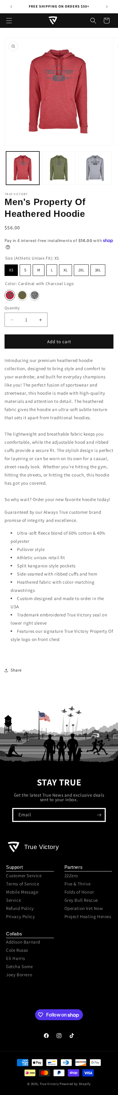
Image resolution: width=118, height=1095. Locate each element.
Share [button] (16, 670)
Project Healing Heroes (87, 916)
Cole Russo (17, 950)
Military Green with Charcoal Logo (22, 295)
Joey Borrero (19, 974)
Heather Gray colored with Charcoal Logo (34, 295)
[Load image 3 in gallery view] (95, 168)
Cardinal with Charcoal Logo (10, 295)
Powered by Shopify (75, 1084)
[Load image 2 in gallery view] (59, 168)
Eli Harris (15, 958)
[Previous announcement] (11, 6)
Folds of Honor (79, 892)
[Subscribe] (99, 815)
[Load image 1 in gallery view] (22, 168)
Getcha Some (19, 966)
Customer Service (24, 875)
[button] (9, 20)
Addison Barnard (23, 942)
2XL (81, 270)
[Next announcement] (106, 6)
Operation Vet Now (83, 908)
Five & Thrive (77, 884)
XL (65, 270)
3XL (98, 270)
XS (11, 270)
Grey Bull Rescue (81, 900)
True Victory (49, 1084)
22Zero (71, 875)
